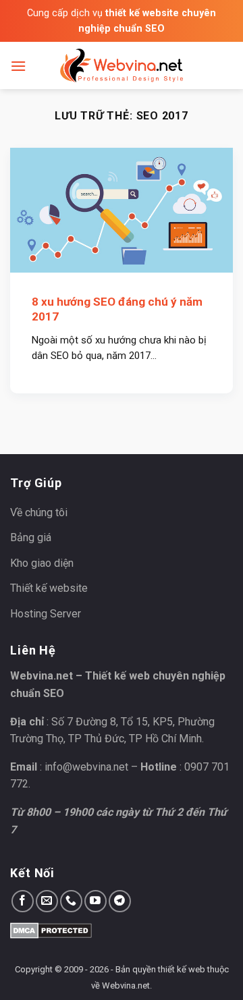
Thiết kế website (49, 588)
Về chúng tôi (39, 512)
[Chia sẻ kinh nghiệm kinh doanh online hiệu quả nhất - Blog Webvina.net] (121, 65)
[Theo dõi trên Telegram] (120, 901)
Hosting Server (45, 613)
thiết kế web (181, 969)
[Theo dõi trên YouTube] (95, 901)
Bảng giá (30, 537)
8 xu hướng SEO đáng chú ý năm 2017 (117, 309)
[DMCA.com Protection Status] (51, 929)
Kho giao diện (42, 563)
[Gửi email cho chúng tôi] (47, 901)
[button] (18, 65)
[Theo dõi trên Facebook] (22, 901)
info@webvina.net (86, 766)
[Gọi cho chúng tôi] (71, 901)
